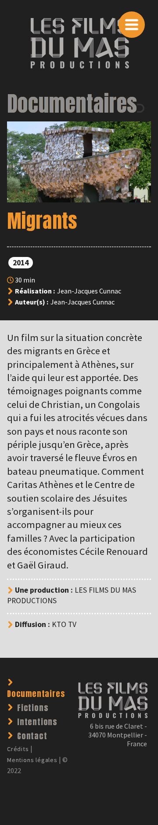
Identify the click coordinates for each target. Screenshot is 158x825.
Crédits (18, 749)
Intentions (37, 722)
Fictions (32, 708)
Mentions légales (32, 760)
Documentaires (72, 104)
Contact (32, 736)
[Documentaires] (144, 105)
